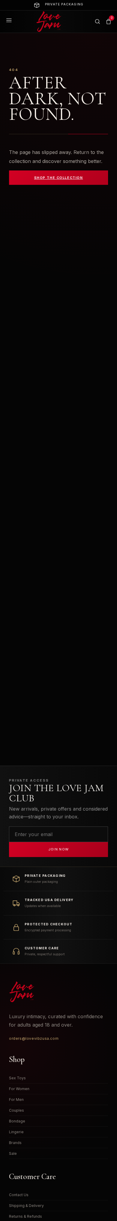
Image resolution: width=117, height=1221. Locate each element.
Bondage (17, 1121)
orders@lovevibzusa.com (33, 1038)
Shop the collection (58, 178)
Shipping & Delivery (26, 1205)
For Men (16, 1099)
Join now (58, 849)
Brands (15, 1142)
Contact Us (18, 1195)
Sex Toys (17, 1078)
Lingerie (16, 1132)
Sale (13, 1153)
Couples (16, 1110)
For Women (19, 1088)
